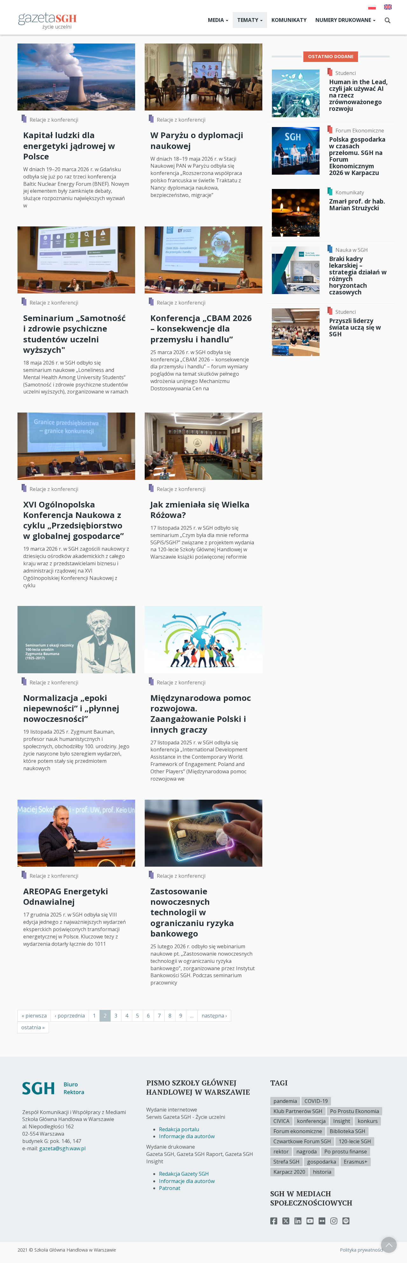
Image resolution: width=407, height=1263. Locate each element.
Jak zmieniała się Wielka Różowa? (200, 510)
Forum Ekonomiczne (359, 130)
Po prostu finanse (345, 1151)
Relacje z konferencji (54, 119)
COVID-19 (316, 1101)
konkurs (368, 1121)
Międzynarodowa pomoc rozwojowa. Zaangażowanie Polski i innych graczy (200, 713)
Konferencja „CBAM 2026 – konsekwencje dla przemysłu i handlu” (201, 328)
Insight (341, 1121)
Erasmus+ (356, 1161)
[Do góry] (389, 1245)
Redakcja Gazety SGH (184, 1173)
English (388, 7)
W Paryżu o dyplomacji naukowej (196, 140)
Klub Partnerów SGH (297, 1111)
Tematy (248, 20)
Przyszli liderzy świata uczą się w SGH (355, 327)
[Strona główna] (47, 18)
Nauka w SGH (351, 249)
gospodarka (321, 1161)
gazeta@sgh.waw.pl (62, 1148)
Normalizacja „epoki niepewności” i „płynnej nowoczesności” (71, 708)
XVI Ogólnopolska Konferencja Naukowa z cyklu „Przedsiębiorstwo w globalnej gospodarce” (73, 520)
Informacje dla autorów (187, 1136)
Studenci (345, 73)
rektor (281, 1151)
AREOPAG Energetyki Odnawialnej (65, 896)
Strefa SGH (286, 1161)
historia (322, 1171)
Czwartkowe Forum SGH (302, 1141)
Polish (372, 7)
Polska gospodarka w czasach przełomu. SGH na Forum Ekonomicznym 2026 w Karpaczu (357, 156)
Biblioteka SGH (347, 1131)
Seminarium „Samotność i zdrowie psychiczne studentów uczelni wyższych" (74, 333)
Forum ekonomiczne (297, 1131)
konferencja (311, 1121)
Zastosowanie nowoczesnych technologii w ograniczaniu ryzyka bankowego (192, 912)
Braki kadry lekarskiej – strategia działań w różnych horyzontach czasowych (358, 275)
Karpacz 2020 (289, 1171)
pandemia (285, 1101)
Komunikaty (289, 20)
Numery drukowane (343, 20)
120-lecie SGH (355, 1141)
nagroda (306, 1151)
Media (216, 20)
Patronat (169, 1188)
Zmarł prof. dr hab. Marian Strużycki (357, 204)
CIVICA (281, 1121)
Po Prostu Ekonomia (354, 1111)
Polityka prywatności (361, 1250)
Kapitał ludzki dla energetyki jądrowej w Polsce (69, 146)
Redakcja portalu (179, 1129)
